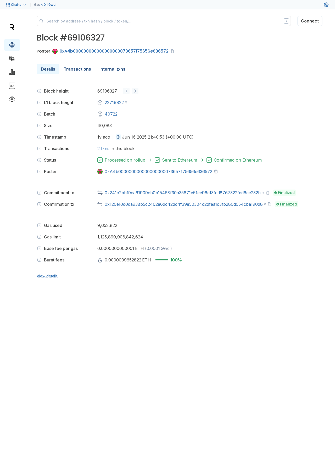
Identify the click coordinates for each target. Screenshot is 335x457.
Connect (310, 21)
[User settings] (326, 4)
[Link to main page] (12, 27)
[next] (135, 91)
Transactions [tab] (77, 69)
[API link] (12, 85)
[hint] (39, 91)
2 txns (103, 148)
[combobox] (118, 137)
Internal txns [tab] (112, 69)
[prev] (126, 91)
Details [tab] (48, 69)
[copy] (173, 51)
